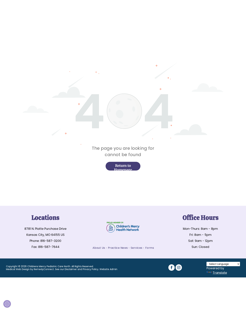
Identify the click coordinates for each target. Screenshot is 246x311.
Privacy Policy (90, 269)
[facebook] (171, 268)
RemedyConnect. (44, 269)
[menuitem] (99, 248)
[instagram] (179, 268)
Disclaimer (71, 269)
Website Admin (108, 269)
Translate (220, 273)
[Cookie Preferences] (7, 304)
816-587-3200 (50, 241)
